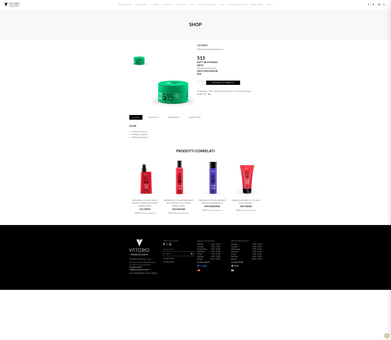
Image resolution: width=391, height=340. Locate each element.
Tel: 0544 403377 (135, 267)
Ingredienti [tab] (174, 117)
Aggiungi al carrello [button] (145, 213)
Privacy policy (168, 262)
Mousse (188, 200)
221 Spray (145, 209)
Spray (144, 203)
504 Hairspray (212, 206)
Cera (211, 91)
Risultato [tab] (154, 117)
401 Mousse (178, 209)
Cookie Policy (168, 258)
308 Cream (246, 206)
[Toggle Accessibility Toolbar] (386, 335)
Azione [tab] (135, 117)
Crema (235, 200)
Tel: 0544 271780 (237, 262)
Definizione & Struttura (223, 91)
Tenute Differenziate (212, 203)
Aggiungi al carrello (223, 82)
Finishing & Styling (242, 91)
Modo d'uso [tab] (195, 117)
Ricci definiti (173, 203)
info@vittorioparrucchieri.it (139, 270)
